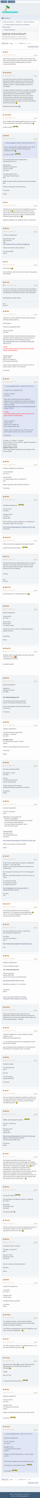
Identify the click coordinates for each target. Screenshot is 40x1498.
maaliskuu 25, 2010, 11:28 (9, 1030)
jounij (7, 282)
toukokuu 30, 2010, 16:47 (9, 1189)
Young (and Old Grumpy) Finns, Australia (15, 999)
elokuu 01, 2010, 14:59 (8, 1282)
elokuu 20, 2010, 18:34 (8, 1342)
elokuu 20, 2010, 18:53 (8, 1360)
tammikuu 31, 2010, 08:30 (9, 906)
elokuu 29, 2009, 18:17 (8, 681)
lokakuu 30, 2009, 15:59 (8, 765)
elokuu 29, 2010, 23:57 (8, 1392)
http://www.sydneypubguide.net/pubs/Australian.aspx (19, 840)
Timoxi (7, 1220)
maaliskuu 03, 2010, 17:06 (9, 1010)
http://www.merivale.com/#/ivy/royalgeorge (16, 244)
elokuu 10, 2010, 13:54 (8, 1317)
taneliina (8, 72)
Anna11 (7, 904)
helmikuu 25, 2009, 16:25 (9, 55)
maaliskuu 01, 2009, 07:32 (9, 138)
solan (7, 1090)
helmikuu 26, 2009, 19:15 (9, 117)
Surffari (7, 1315)
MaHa (7, 136)
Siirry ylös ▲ (27, 1494)
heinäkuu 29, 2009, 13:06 (9, 609)
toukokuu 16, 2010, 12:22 (9, 1156)
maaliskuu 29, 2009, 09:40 (9, 231)
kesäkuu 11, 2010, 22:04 (9, 1223)
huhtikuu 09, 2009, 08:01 (9, 264)
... (17, 43)
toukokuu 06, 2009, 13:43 (9, 381)
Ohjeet (11, 1494)
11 (26, 43)
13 (29, 43)
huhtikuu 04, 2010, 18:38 (9, 1060)
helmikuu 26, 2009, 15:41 (9, 75)
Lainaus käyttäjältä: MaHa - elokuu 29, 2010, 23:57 (19, 1434)
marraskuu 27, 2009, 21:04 (9, 804)
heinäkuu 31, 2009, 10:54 (9, 651)
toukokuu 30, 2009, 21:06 (9, 464)
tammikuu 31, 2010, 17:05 (9, 927)
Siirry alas (5, 43)
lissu (6, 52)
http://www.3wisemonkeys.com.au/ (13, 980)
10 (23, 43)
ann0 (7, 1339)
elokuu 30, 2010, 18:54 (8, 1429)
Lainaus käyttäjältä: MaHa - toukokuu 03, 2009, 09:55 (20, 386)
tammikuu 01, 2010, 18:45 (9, 859)
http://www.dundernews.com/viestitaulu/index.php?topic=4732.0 (18, 342)
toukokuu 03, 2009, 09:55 (9, 314)
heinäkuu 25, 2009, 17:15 (9, 559)
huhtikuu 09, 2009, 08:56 (10, 285)
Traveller (8, 115)
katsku (7, 1007)
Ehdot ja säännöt (18, 1494)
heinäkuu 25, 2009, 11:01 (9, 540)
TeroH (7, 379)
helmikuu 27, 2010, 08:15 (9, 958)
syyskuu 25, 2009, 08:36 (8, 725)
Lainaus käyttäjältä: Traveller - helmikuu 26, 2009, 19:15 (20, 143)
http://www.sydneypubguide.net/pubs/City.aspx (17, 944)
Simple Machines (25, 1496)
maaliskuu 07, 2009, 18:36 (9, 205)
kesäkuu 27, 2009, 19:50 (9, 499)
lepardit (8, 537)
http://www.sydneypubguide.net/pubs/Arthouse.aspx (19, 527)
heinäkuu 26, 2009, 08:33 (9, 590)
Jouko (8, 27)
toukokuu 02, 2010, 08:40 (9, 1093)
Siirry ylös (5, 1479)
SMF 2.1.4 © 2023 (15, 1496)
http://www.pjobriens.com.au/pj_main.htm (15, 888)
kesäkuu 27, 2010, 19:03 (9, 1242)
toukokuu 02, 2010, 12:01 (9, 1114)
